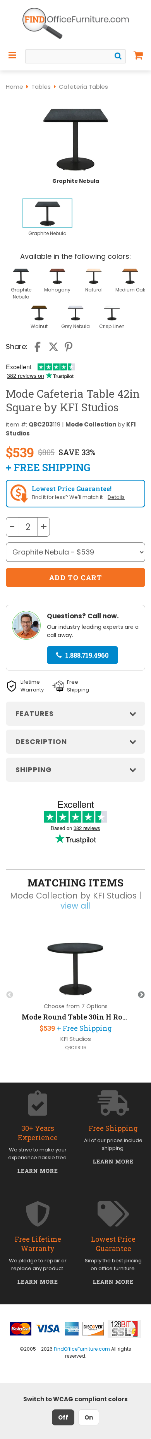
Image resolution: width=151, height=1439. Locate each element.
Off (63, 1417)
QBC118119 (75, 1048)
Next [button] (141, 995)
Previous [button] (10, 995)
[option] (47, 218)
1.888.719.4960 (87, 655)
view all (75, 905)
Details (116, 497)
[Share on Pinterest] (69, 347)
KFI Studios (75, 1039)
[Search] (118, 56)
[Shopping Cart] (138, 55)
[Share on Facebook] (38, 347)
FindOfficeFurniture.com (82, 1349)
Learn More (37, 1170)
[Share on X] (53, 347)
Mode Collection (90, 424)
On (88, 1417)
